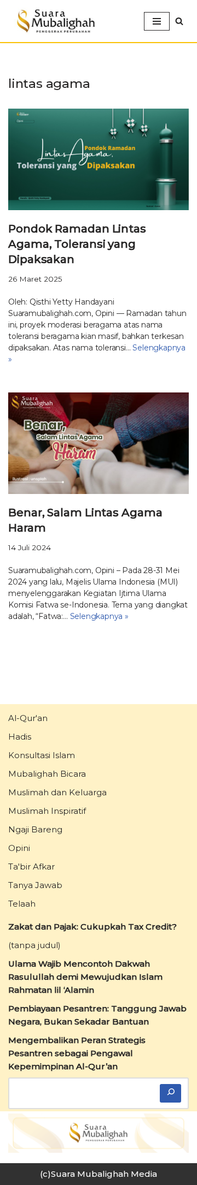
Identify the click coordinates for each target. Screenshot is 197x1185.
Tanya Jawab (35, 885)
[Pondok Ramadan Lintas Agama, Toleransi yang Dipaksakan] (98, 159)
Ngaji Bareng (35, 829)
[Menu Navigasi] (157, 21)
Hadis (19, 736)
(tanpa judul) (34, 945)
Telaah (22, 903)
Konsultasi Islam (41, 755)
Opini (19, 848)
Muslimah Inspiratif (47, 811)
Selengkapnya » (99, 616)
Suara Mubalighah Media (104, 1174)
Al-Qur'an (28, 718)
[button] (179, 21)
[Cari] (170, 1093)
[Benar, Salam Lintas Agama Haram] (98, 443)
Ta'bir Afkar (31, 866)
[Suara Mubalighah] (55, 21)
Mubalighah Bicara (47, 774)
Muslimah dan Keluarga (57, 792)
